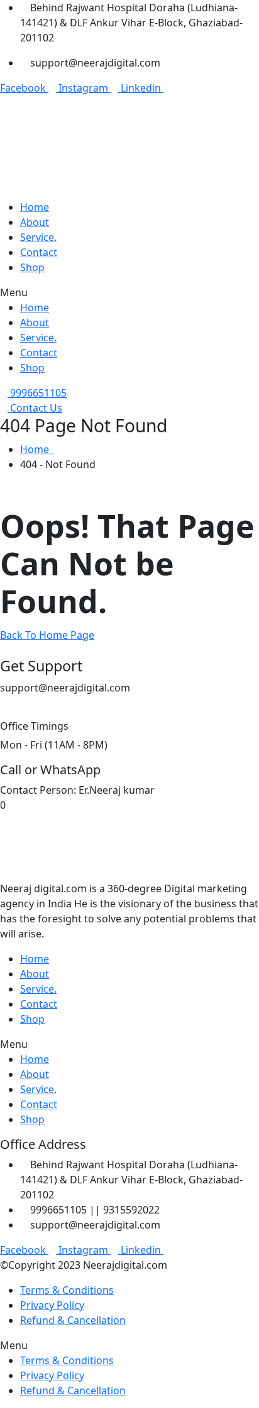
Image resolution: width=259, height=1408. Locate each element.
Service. (38, 237)
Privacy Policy (52, 1305)
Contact (38, 252)
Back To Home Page (47, 635)
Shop (32, 267)
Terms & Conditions (67, 1290)
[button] (129, 292)
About (34, 222)
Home (37, 449)
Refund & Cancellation (73, 1320)
